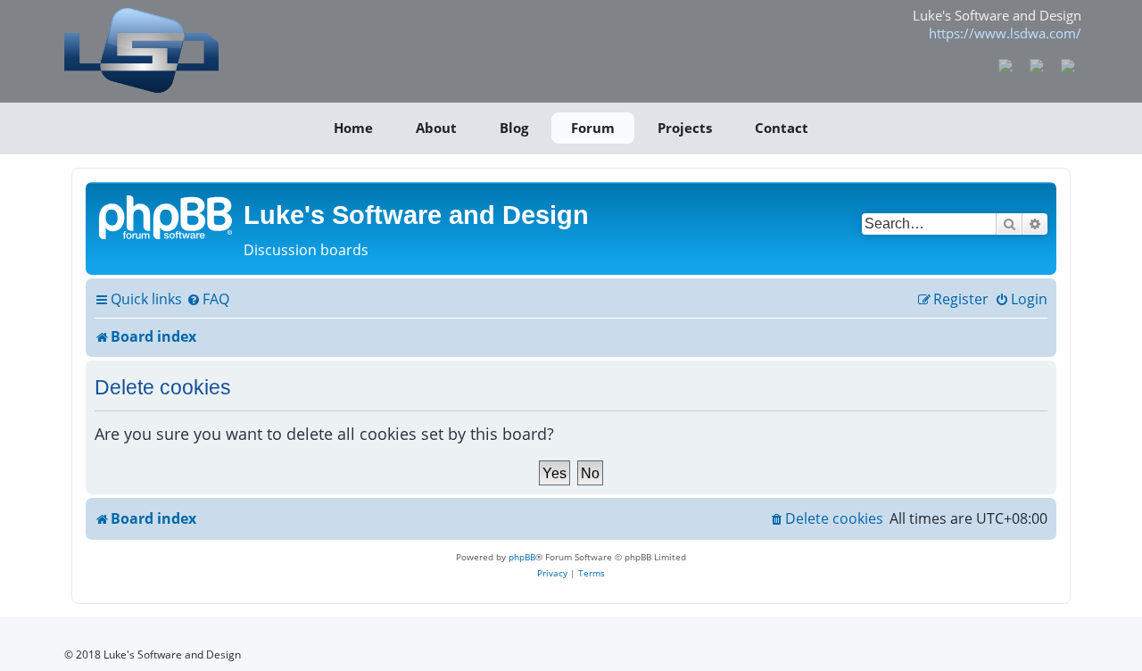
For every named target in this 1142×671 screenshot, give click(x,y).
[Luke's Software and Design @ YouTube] (1037, 64)
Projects (685, 128)
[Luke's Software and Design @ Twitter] (1067, 64)
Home (353, 128)
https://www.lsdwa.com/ (1005, 33)
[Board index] (167, 215)
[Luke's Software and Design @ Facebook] (1006, 64)
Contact (781, 128)
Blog (514, 128)
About (436, 128)
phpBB (522, 557)
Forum (593, 128)
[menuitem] (207, 300)
